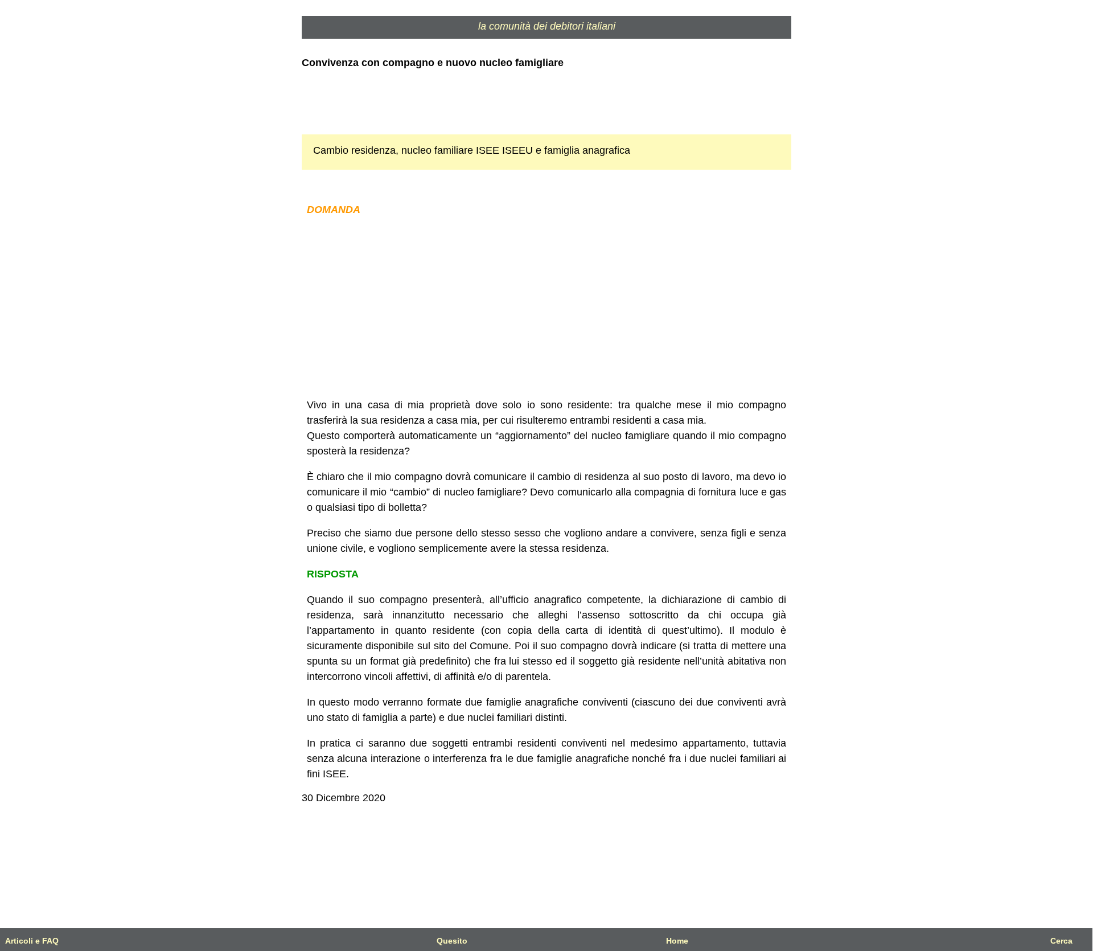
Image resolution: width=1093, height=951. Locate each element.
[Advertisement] (546, 307)
